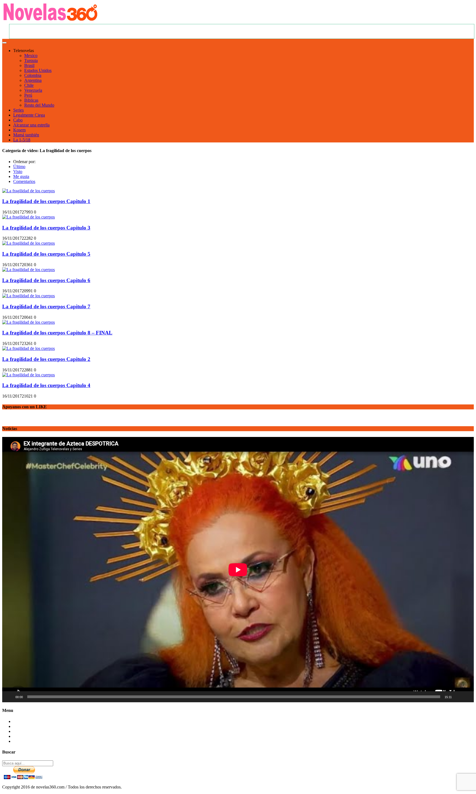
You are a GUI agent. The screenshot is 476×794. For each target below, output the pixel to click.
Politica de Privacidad (32, 736)
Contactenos (24, 721)
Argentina (33, 80)
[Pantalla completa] (466, 697)
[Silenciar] (458, 697)
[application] (238, 569)
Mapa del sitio (25, 731)
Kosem (19, 130)
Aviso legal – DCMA (32, 741)
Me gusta (21, 176)
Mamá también (26, 135)
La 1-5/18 (21, 139)
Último (19, 166)
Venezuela (33, 90)
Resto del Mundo (39, 105)
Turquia (31, 60)
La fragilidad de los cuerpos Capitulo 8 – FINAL (57, 333)
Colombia (32, 75)
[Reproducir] (9, 697)
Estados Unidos (38, 70)
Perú (28, 95)
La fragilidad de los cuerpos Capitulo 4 (46, 385)
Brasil (29, 65)
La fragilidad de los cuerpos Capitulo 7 (46, 306)
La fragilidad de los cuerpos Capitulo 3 (46, 228)
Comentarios (24, 181)
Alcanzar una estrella (31, 125)
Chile (29, 85)
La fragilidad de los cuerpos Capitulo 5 (46, 254)
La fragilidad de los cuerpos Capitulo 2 (46, 359)
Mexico (30, 55)
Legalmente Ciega (29, 115)
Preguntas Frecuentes (31, 726)
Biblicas (31, 100)
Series (18, 110)
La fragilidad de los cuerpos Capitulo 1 (46, 201)
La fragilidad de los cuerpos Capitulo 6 (46, 280)
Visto (17, 171)
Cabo (18, 120)
